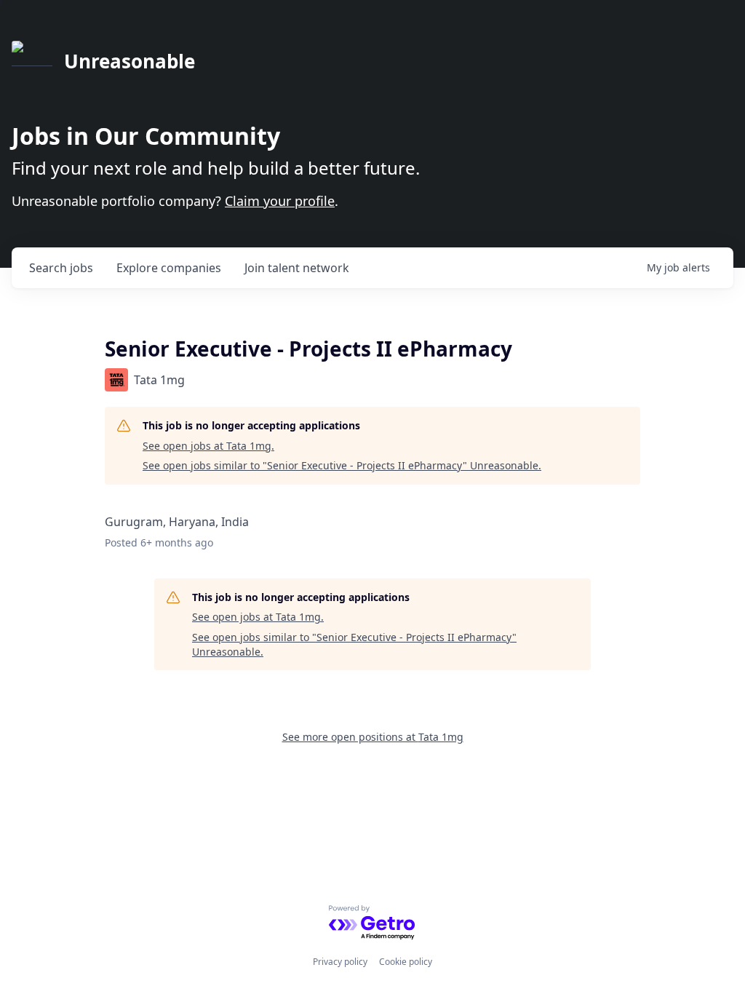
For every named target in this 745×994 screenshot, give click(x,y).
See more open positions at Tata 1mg (372, 737)
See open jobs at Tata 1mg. (208, 446)
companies (168, 268)
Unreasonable (129, 61)
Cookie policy (405, 961)
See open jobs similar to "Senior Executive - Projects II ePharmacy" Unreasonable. (342, 465)
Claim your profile (280, 201)
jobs (61, 268)
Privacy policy (340, 961)
